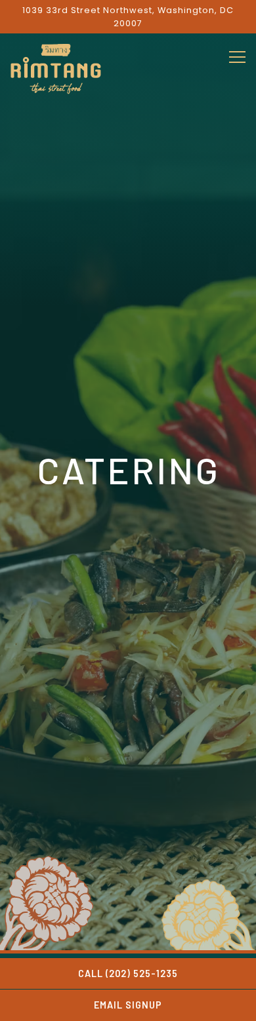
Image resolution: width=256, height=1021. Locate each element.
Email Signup (128, 1005)
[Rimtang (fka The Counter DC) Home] (56, 68)
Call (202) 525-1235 (128, 973)
